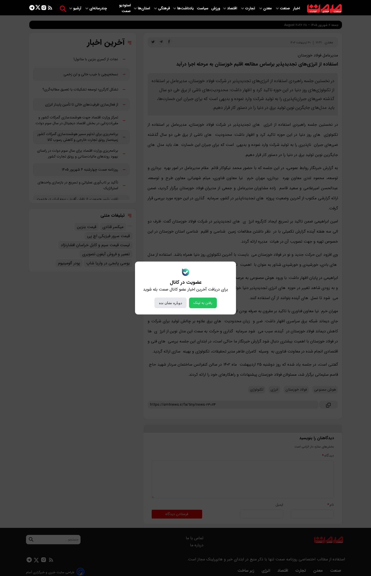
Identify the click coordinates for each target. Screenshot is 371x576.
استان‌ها (144, 8)
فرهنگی (164, 8)
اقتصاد (232, 8)
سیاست (203, 8)
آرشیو (77, 8)
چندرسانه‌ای (98, 8)
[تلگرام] (32, 9)
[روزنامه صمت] (324, 8)
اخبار (296, 8)
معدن (268, 8)
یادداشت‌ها (186, 8)
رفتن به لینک (203, 303)
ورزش (215, 8)
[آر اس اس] (50, 9)
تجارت (250, 8)
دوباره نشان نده (170, 303)
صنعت (285, 8)
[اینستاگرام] (44, 9)
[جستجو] (63, 9)
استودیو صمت (125, 8)
